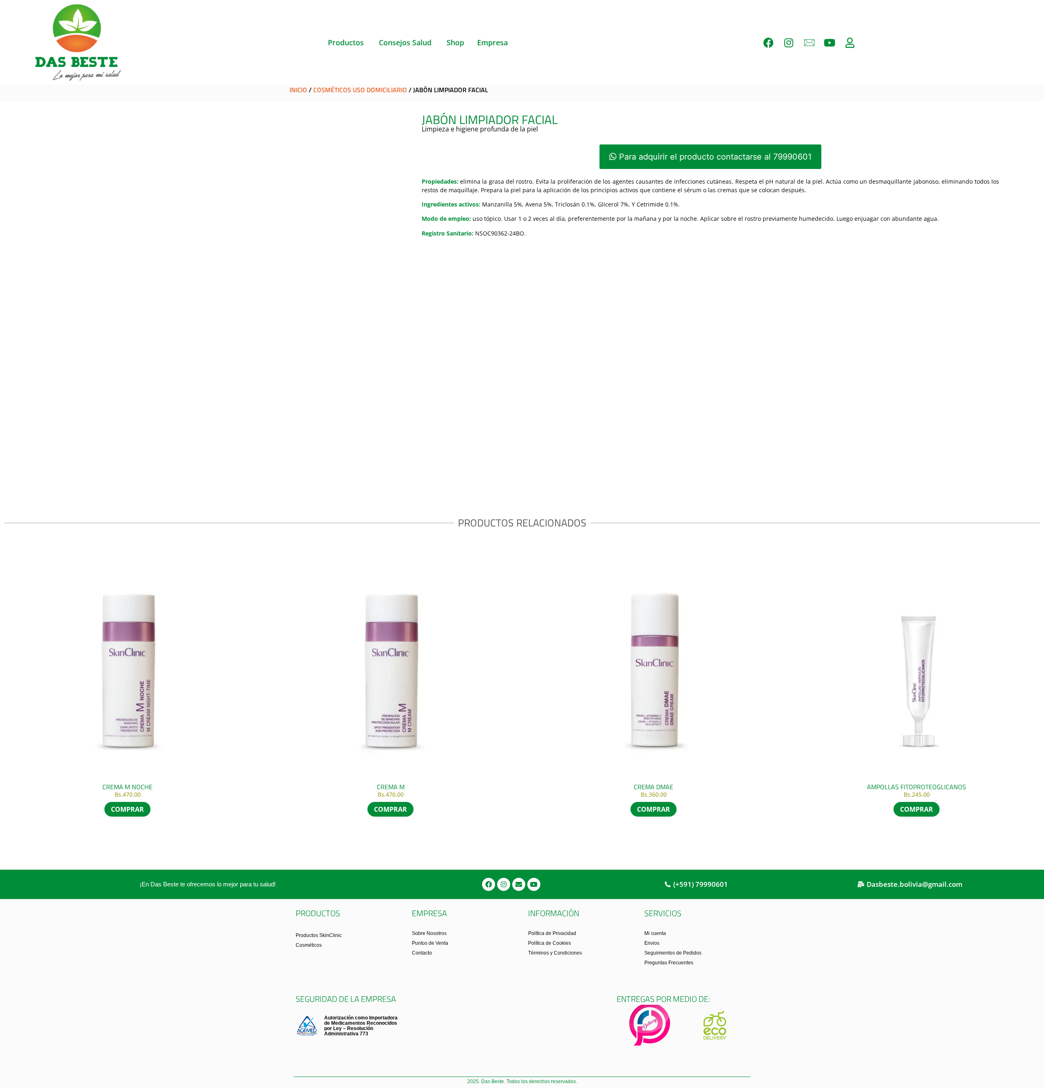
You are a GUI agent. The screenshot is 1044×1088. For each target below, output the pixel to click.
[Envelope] (518, 884)
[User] (850, 42)
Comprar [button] (127, 809)
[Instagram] (789, 42)
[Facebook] (768, 42)
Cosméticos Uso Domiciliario (360, 90)
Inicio (298, 90)
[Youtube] (829, 42)
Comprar (653, 809)
